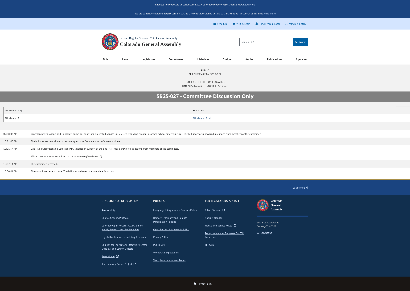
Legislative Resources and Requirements (124, 237)
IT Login (209, 244)
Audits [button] (249, 59)
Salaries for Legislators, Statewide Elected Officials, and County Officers (125, 246)
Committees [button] (176, 59)
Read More (249, 4)
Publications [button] (274, 59)
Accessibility (108, 210)
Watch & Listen (297, 23)
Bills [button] (105, 59)
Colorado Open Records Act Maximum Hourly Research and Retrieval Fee (122, 227)
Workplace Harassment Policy (169, 260)
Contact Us (266, 232)
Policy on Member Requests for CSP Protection (224, 235)
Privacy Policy (160, 237)
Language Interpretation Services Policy (175, 210)
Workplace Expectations (166, 252)
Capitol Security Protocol (115, 217)
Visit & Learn (243, 23)
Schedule (222, 23)
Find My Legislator (270, 23)
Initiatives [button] (203, 59)
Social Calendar (213, 217)
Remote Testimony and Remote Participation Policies (170, 219)
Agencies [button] (301, 59)
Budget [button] (227, 59)
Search (302, 41)
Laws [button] (125, 59)
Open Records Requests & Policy (171, 229)
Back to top (299, 187)
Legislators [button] (148, 59)
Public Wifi (159, 244)
